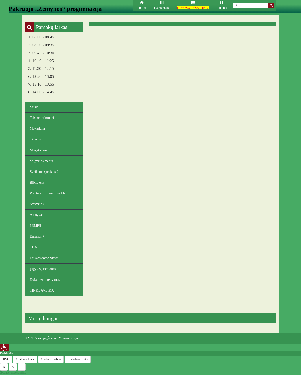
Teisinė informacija (43, 118)
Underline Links (77, 359)
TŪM (34, 247)
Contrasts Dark (25, 359)
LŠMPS (35, 225)
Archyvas (36, 215)
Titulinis (141, 7)
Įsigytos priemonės (43, 269)
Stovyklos (37, 204)
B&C (6, 359)
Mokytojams (38, 150)
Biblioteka (37, 182)
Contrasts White (51, 359)
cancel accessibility (14, 372)
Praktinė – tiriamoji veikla (47, 193)
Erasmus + (37, 236)
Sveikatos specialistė (44, 172)
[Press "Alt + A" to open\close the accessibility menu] (4, 347)
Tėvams (35, 139)
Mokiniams (37, 128)
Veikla (34, 107)
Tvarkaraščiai (162, 7)
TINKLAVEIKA (42, 290)
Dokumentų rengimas (45, 279)
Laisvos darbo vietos (44, 258)
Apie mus (221, 7)
